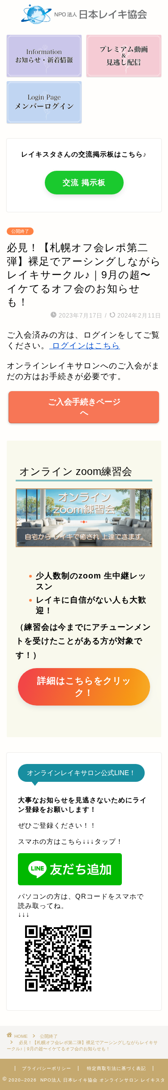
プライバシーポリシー (46, 1068)
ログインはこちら (84, 345)
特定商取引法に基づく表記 (116, 1068)
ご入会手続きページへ (84, 407)
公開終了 (20, 231)
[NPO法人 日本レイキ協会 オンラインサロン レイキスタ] (84, 21)
